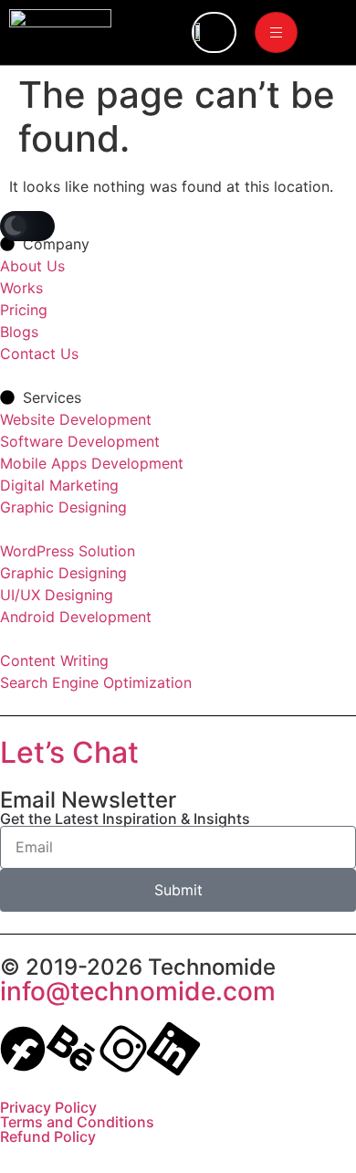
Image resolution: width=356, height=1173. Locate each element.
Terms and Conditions (77, 1122)
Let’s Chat (69, 752)
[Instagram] (123, 1052)
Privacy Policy (48, 1107)
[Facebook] (23, 1052)
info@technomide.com (138, 991)
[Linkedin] (173, 1052)
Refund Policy (48, 1136)
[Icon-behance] (73, 1052)
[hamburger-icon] (276, 32)
